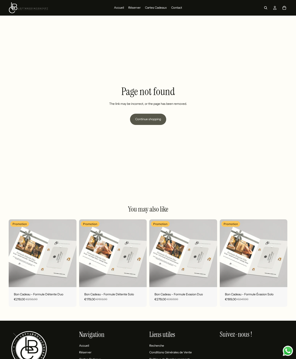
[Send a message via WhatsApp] (288, 351)
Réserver (85, 352)
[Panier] (284, 8)
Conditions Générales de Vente (170, 352)
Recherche (156, 345)
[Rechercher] (265, 8)
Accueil (84, 345)
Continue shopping (148, 119)
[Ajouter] (70, 280)
